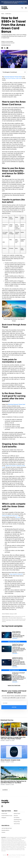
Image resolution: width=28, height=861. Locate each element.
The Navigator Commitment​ (10, 72)
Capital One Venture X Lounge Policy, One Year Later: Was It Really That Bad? (13, 738)
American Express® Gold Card (10, 515)
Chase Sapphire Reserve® (16, 574)
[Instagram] (2, 806)
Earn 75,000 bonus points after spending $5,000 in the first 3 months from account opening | (14, 2)
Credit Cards (8, 13)
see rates (17, 517)
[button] (2, 48)
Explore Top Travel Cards (14, 685)
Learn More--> (22, 2)
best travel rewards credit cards (13, 78)
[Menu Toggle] (26, 8)
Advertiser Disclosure (6, 45)
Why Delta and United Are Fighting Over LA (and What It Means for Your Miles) (13, 782)
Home (2, 13)
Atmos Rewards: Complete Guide (10, 760)
